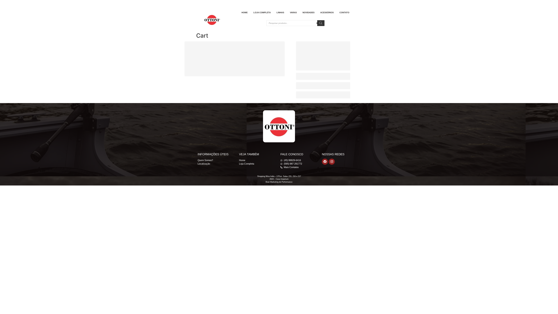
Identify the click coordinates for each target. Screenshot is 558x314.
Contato (344, 12)
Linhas (280, 12)
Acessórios (327, 12)
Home (245, 12)
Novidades (308, 12)
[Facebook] (325, 162)
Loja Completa (262, 12)
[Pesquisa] (320, 23)
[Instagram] (332, 162)
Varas (293, 12)
